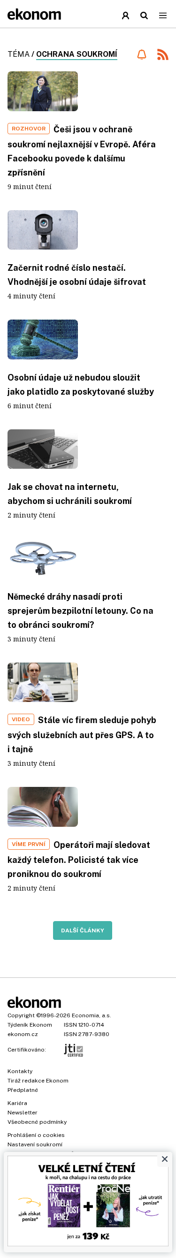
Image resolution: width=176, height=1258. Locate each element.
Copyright (21, 1015)
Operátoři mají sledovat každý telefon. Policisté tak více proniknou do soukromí (79, 859)
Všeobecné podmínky (37, 1122)
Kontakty (20, 1071)
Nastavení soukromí (35, 1144)
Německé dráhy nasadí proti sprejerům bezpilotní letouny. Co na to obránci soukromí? (80, 611)
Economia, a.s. (91, 1015)
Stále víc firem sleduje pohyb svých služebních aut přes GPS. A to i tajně (82, 734)
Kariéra (17, 1103)
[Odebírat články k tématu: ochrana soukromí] (141, 54)
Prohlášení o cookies (36, 1135)
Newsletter (23, 1112)
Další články (82, 930)
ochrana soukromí (76, 54)
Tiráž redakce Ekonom (38, 1080)
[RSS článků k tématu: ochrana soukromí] (162, 55)
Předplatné (23, 1090)
